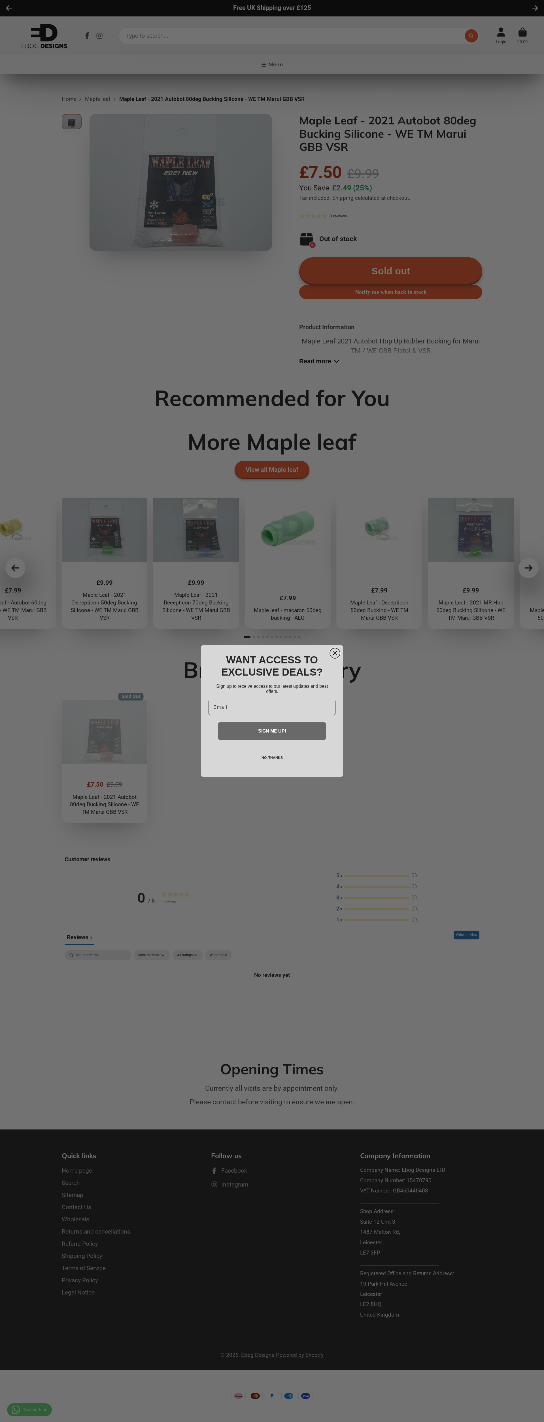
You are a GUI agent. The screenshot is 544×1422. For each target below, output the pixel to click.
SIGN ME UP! (272, 731)
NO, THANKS (272, 758)
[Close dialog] (335, 653)
